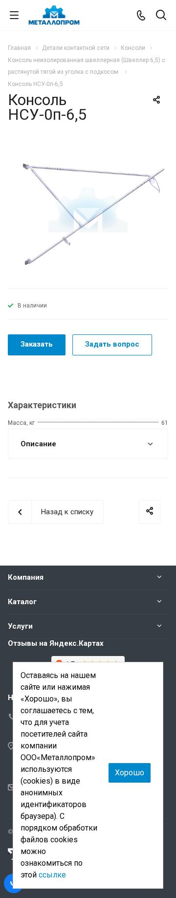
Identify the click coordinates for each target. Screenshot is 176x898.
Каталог (22, 601)
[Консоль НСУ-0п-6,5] (88, 209)
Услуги (20, 626)
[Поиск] (161, 16)
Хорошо (129, 772)
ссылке (52, 874)
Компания (26, 577)
